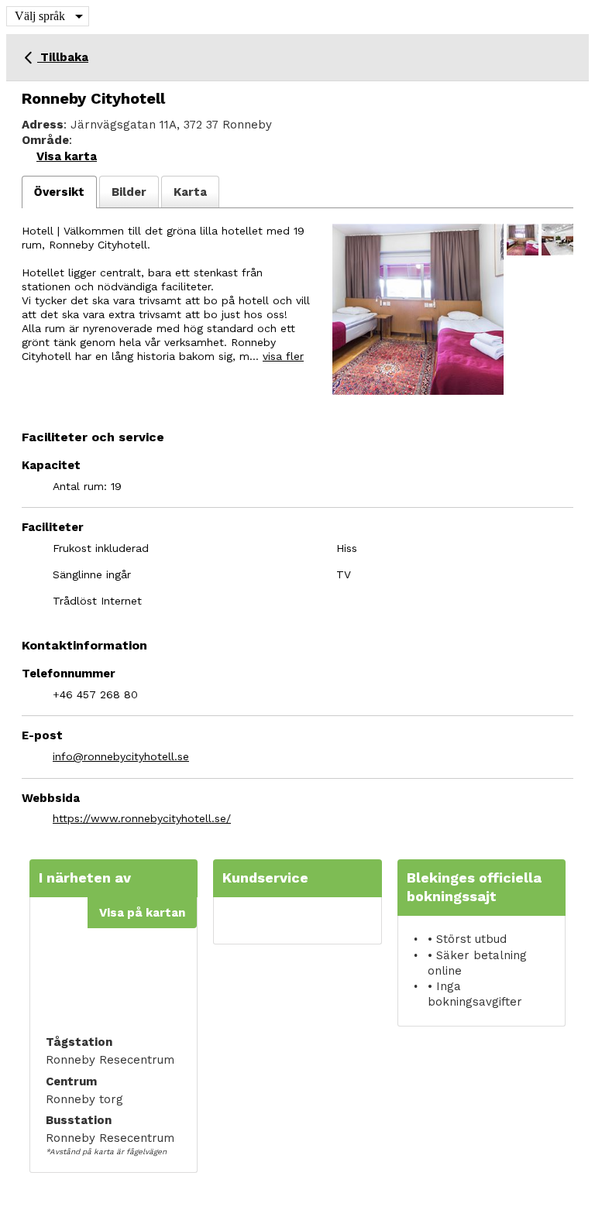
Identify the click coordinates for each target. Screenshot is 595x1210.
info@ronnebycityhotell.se (121, 756)
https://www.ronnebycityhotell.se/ (142, 818)
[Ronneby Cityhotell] (418, 309)
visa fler (283, 356)
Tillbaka (62, 57)
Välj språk (40, 15)
